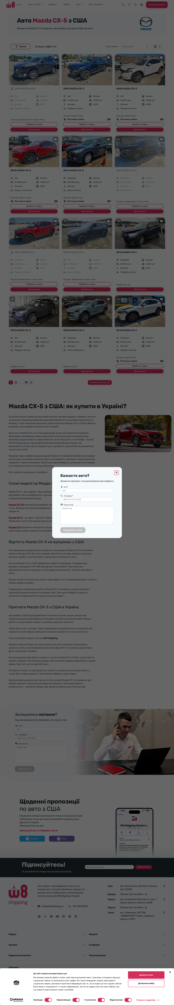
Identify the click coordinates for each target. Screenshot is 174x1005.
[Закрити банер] (170, 972)
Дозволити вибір (146, 983)
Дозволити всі (146, 975)
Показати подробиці (146, 1000)
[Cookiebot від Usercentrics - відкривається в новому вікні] (16, 1000)
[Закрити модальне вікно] (116, 472)
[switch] (76, 1000)
